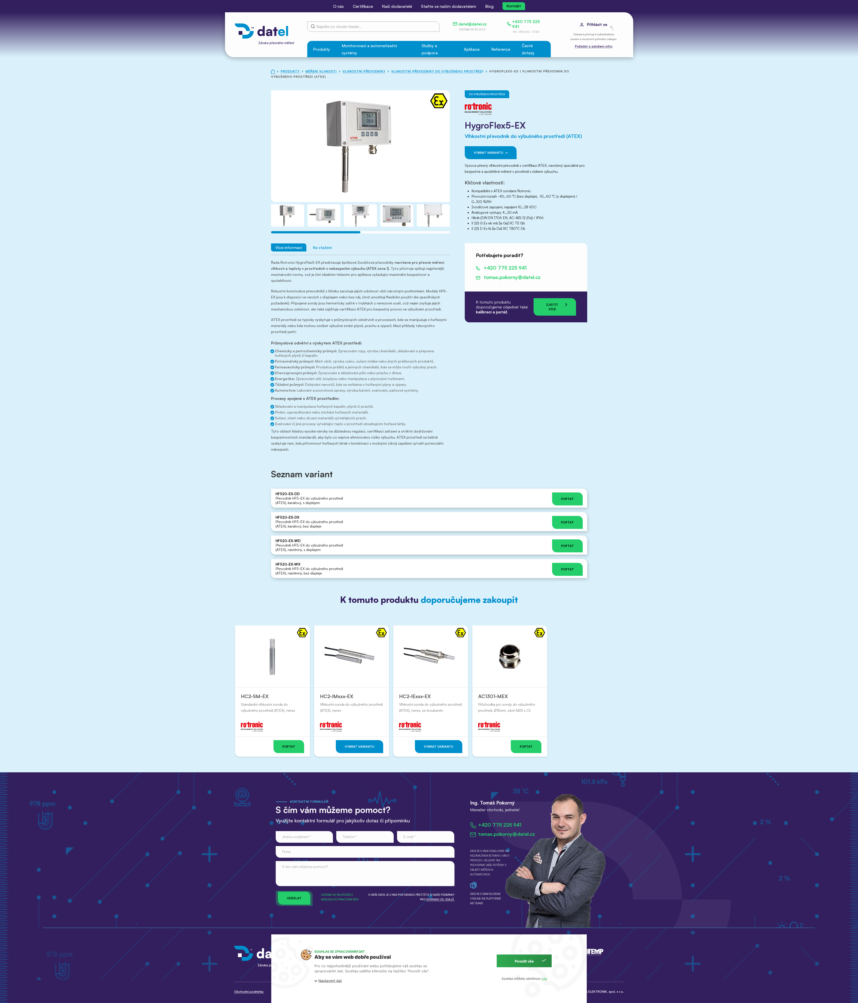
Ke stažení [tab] (322, 247)
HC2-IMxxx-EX (336, 696)
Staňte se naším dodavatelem (448, 6)
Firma (286, 851)
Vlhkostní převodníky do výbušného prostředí (438, 71)
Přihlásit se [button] (596, 24)
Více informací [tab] (288, 247)
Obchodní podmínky (249, 991)
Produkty (291, 71)
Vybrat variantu (488, 152)
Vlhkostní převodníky (365, 71)
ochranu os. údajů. (440, 899)
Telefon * (350, 836)
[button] (321, 49)
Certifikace (363, 6)
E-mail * (409, 836)
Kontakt (513, 5)
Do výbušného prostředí (487, 94)
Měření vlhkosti (321, 71)
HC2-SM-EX (255, 696)
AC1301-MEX (493, 696)
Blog (489, 6)
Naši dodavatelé (397, 6)
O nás (338, 6)
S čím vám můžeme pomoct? (305, 866)
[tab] (315, 232)
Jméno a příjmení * (296, 836)
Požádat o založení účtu (593, 46)
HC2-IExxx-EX (415, 696)
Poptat (567, 499)
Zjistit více (552, 307)
